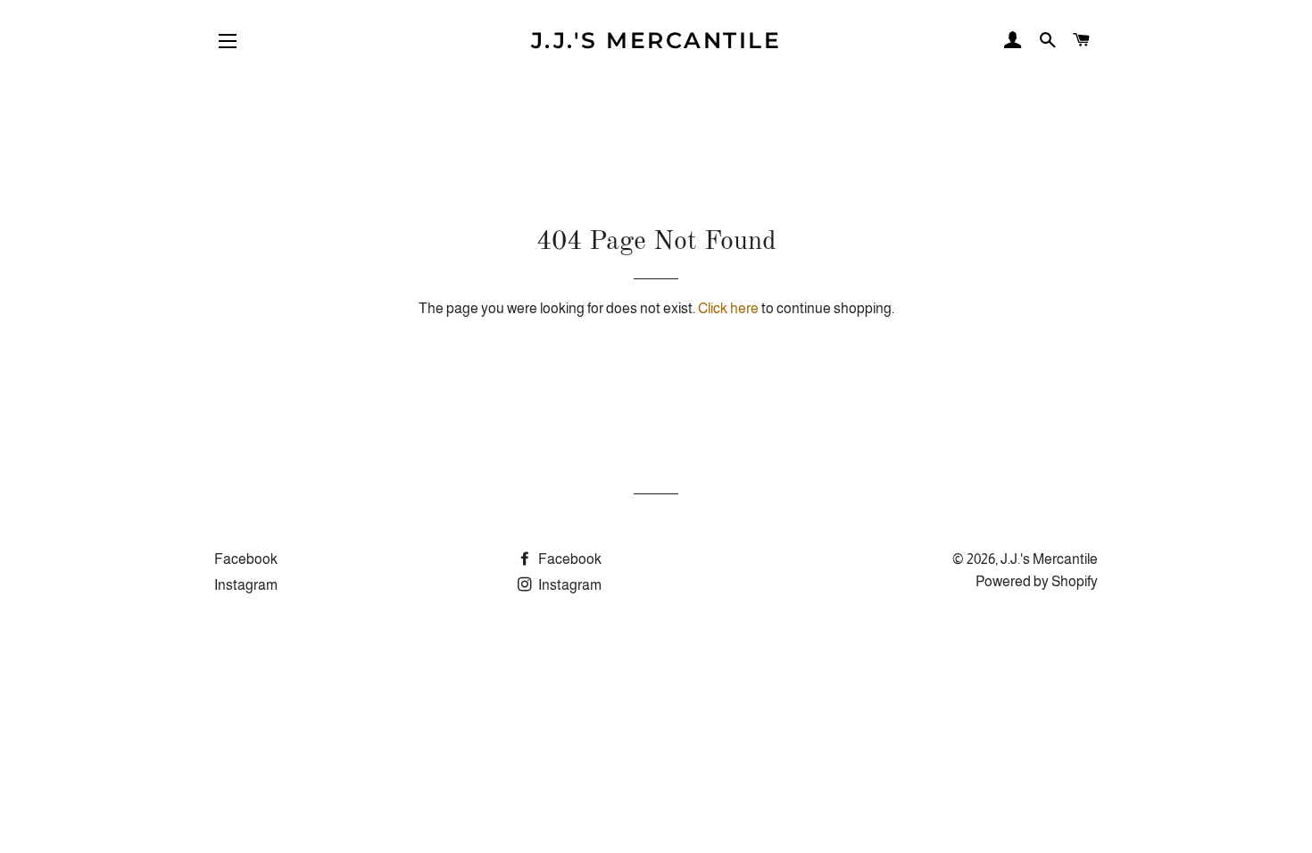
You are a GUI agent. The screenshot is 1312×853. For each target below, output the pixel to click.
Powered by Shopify (1037, 581)
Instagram (246, 584)
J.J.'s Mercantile (656, 40)
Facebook (246, 559)
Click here (728, 308)
